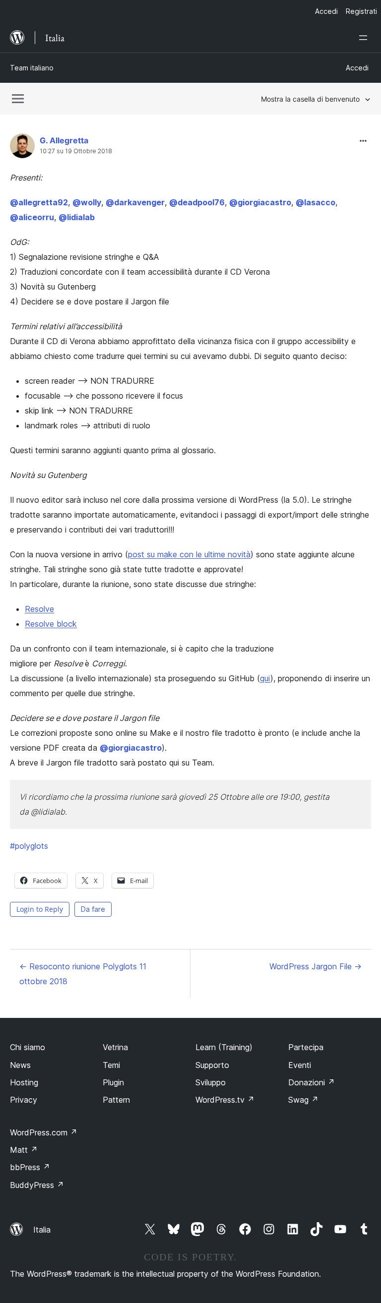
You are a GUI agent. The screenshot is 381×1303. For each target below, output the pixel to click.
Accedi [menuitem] (326, 11)
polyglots (29, 846)
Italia (42, 1230)
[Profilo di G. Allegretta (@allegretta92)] (22, 148)
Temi (111, 1065)
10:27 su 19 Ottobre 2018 (76, 151)
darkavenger (135, 202)
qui (265, 678)
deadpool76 (197, 202)
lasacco (315, 202)
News (20, 1065)
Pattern (116, 1100)
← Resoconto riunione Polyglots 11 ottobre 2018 (82, 973)
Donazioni (311, 1082)
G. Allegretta (64, 140)
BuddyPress (37, 1185)
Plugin (113, 1082)
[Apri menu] (365, 38)
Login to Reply (39, 909)
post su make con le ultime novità (189, 554)
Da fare (93, 909)
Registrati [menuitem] (361, 11)
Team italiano (32, 67)
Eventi (299, 1065)
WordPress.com (43, 1132)
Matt (24, 1150)
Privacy (23, 1100)
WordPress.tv (224, 1100)
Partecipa (305, 1047)
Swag (303, 1100)
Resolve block (51, 624)
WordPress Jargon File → (315, 966)
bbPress (30, 1167)
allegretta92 (39, 202)
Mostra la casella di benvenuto (310, 99)
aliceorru (32, 217)
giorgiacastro (260, 202)
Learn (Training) (224, 1047)
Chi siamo (27, 1047)
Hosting (24, 1082)
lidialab (77, 217)
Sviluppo (210, 1082)
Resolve (39, 609)
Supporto (212, 1065)
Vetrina (115, 1047)
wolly (86, 202)
